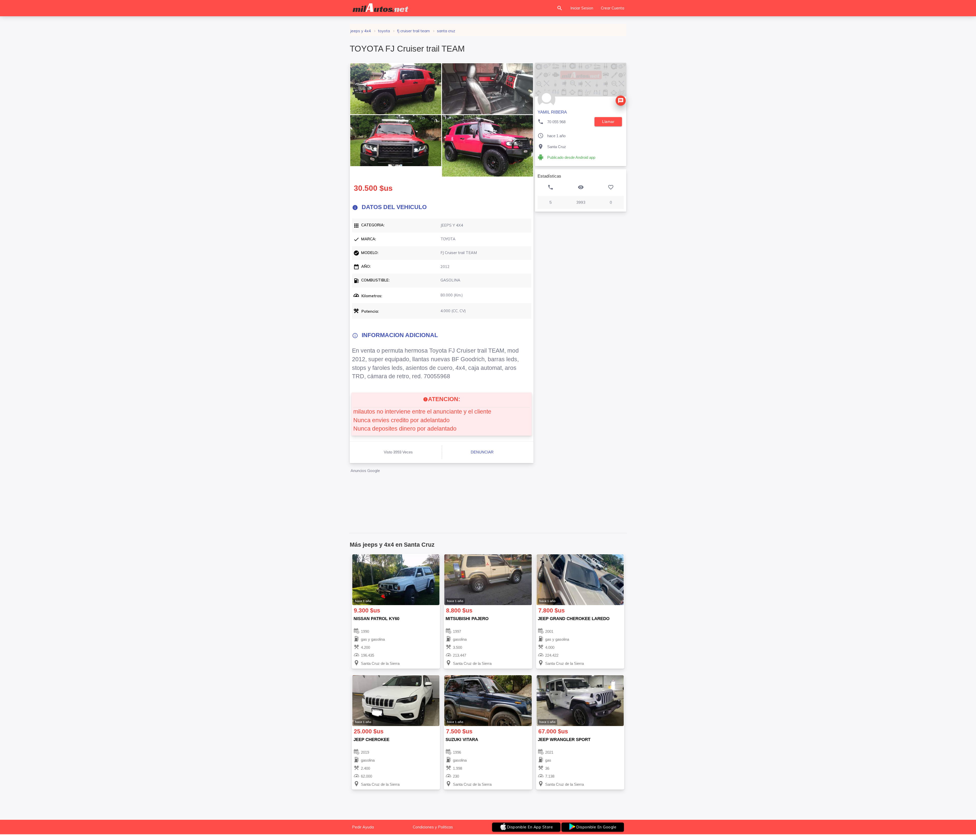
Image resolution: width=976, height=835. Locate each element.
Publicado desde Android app (571, 157)
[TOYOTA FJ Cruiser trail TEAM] (395, 88)
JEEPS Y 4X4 (360, 30)
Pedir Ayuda (363, 827)
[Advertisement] (441, 497)
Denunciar (482, 452)
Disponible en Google (596, 827)
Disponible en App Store (530, 827)
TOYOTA (384, 30)
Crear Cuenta (612, 8)
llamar (608, 121)
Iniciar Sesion (581, 8)
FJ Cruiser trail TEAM (413, 30)
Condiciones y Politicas (433, 827)
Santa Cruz (446, 30)
